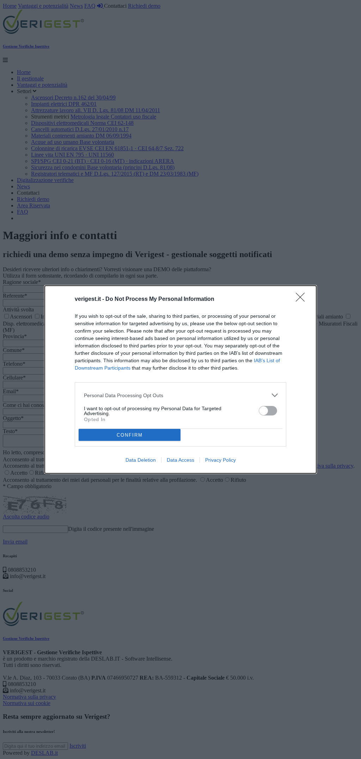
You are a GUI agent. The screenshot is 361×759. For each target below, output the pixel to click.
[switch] (268, 410)
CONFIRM (130, 435)
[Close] (302, 299)
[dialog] (180, 379)
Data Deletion (141, 460)
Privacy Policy (220, 460)
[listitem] (180, 395)
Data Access (180, 460)
